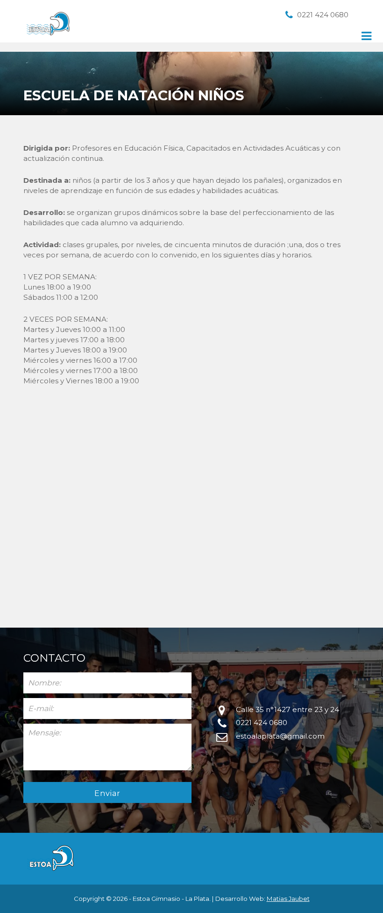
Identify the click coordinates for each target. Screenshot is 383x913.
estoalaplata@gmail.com (280, 736)
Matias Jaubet (288, 898)
